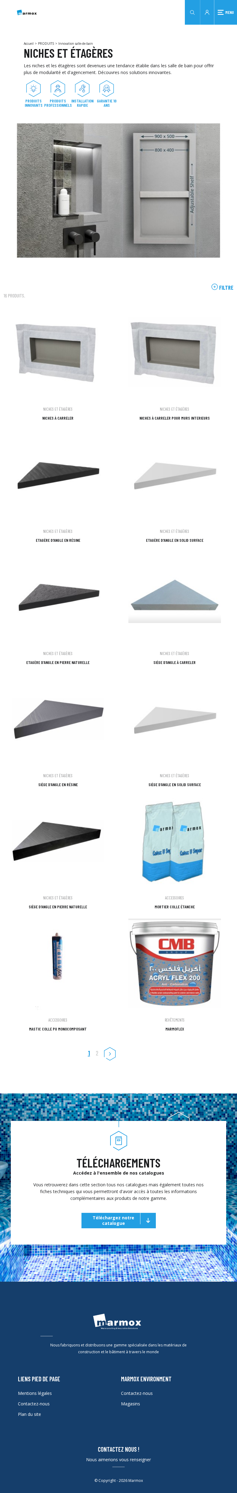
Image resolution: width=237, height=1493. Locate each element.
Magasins (130, 1404)
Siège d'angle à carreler (174, 662)
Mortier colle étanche (175, 906)
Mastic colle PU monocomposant (58, 1028)
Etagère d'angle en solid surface (174, 540)
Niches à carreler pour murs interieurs (174, 418)
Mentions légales (35, 1393)
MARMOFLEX (174, 1028)
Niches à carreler (57, 418)
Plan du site (29, 1414)
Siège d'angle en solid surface (174, 784)
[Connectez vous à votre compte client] (207, 11)
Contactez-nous (34, 1404)
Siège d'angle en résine (58, 784)
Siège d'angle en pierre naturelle (58, 906)
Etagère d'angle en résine (58, 540)
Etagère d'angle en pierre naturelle (57, 662)
